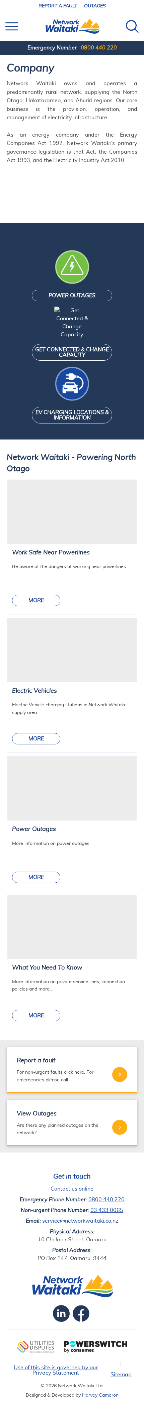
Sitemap (121, 1374)
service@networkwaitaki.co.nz (80, 1221)
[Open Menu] (11, 26)
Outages (95, 6)
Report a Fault (58, 6)
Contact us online (72, 1189)
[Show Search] (132, 26)
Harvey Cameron (100, 1395)
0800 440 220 (99, 47)
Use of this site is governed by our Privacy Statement (56, 1370)
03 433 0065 (106, 1210)
